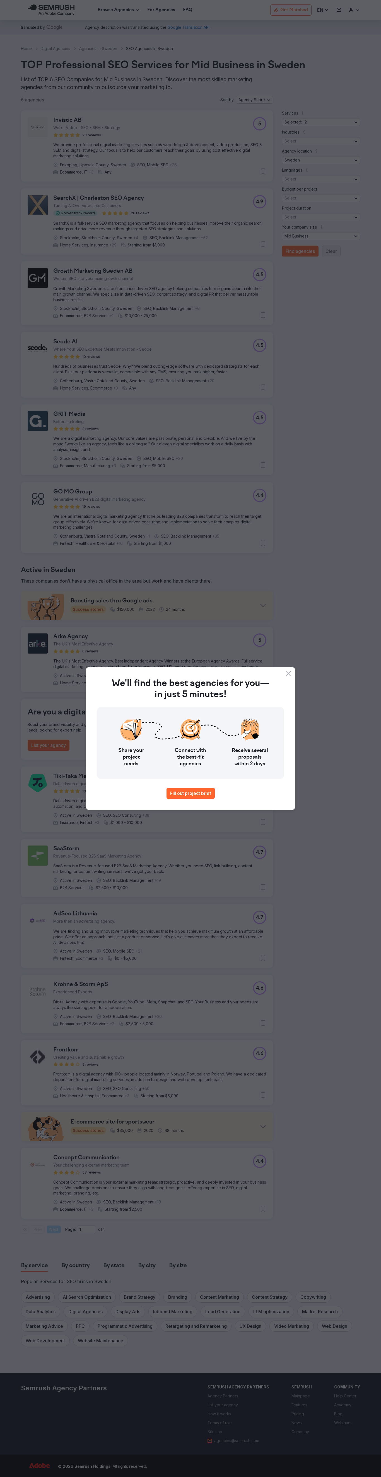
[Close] (288, 673)
